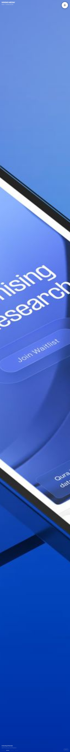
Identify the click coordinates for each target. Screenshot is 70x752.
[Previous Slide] (17, 376)
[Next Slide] (52, 376)
